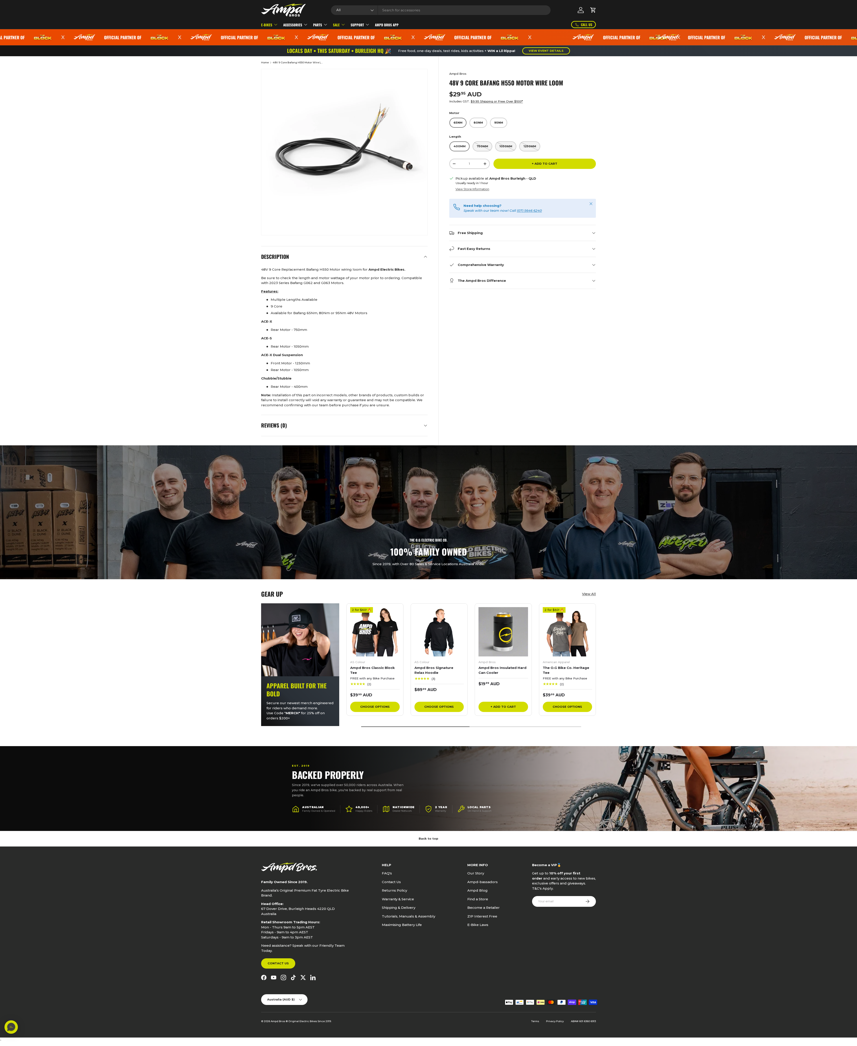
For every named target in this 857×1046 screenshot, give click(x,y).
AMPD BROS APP (387, 24)
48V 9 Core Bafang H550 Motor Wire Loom (298, 62)
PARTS (317, 24)
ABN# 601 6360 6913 (583, 1021)
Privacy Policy (555, 1021)
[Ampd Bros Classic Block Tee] (375, 632)
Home (265, 62)
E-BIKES (266, 24)
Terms (535, 1021)
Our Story (475, 873)
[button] (593, 10)
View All (589, 594)
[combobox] (441, 10)
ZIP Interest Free (482, 916)
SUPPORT (357, 24)
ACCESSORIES (292, 24)
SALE (336, 24)
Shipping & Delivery (398, 907)
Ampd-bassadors (482, 882)
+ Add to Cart (544, 163)
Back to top (428, 838)
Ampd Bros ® (279, 1021)
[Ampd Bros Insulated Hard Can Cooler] (503, 632)
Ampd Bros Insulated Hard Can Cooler (502, 670)
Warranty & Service (398, 899)
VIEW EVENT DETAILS (546, 50)
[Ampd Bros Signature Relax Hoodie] (439, 632)
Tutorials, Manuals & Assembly (408, 916)
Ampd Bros (457, 73)
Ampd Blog (477, 890)
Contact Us (278, 963)
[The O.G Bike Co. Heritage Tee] (567, 632)
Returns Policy (394, 890)
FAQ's (387, 873)
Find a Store (477, 899)
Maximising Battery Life (402, 925)
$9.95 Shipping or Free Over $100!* (497, 101)
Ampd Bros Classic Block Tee (372, 670)
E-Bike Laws (477, 925)
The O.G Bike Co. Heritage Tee (566, 670)
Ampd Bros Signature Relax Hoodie (433, 670)
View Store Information (472, 189)
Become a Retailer (483, 907)
